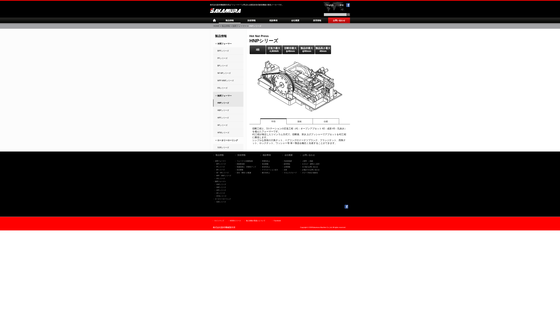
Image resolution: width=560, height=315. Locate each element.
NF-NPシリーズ (224, 73)
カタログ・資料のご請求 (311, 164)
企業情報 (287, 167)
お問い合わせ (339, 20)
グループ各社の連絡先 (310, 173)
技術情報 (251, 20)
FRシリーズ (222, 88)
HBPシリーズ (223, 110)
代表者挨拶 (288, 161)
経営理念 (287, 164)
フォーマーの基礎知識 (245, 161)
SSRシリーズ (223, 147)
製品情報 (230, 20)
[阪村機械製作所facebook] (346, 208)
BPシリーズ (222, 66)
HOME (216, 26)
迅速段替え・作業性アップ (246, 167)
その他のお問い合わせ (310, 167)
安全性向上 (266, 167)
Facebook (277, 221)
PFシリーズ (222, 58)
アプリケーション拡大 (270, 170)
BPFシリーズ (223, 51)
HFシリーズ (222, 125)
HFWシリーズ (223, 133)
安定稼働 (240, 170)
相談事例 (273, 20)
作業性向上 (266, 161)
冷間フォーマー (224, 43)
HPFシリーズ (223, 118)
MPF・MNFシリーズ (223, 175)
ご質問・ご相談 (307, 161)
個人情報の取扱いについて (255, 221)
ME (214, 20)
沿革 (285, 170)
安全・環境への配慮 (244, 173)
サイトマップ (219, 221)
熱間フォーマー (239, 26)
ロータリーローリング (227, 140)
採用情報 (317, 20)
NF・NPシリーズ (222, 173)
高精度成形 (241, 164)
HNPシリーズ (223, 103)
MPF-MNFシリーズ (225, 80)
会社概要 (295, 20)
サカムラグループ (290, 173)
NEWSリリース (235, 221)
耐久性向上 (266, 173)
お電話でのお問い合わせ (311, 170)
